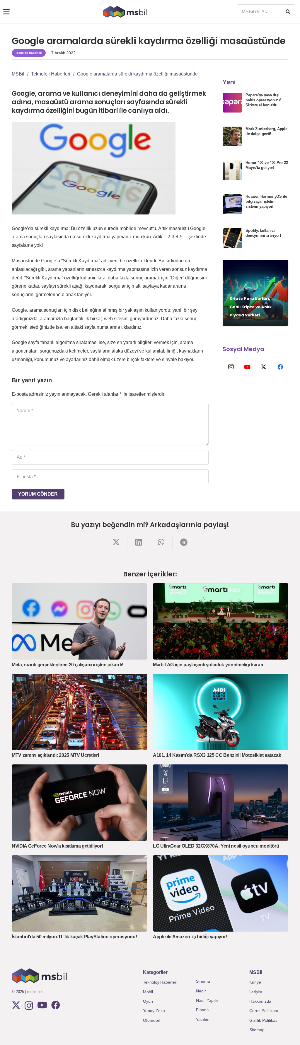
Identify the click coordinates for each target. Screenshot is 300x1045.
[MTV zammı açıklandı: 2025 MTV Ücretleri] (79, 712)
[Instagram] (231, 367)
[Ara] (288, 12)
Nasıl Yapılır (207, 1000)
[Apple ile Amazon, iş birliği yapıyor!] (220, 893)
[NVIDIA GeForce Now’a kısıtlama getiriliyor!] (79, 802)
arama (18, 236)
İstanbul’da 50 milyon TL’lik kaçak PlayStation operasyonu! (74, 936)
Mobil (148, 991)
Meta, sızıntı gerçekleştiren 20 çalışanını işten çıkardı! (67, 664)
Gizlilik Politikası (264, 1020)
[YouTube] (247, 367)
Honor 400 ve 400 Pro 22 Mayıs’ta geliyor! (267, 165)
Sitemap (257, 1029)
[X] (263, 367)
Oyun (148, 1001)
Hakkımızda (260, 1001)
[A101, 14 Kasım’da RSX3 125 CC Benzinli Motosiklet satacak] (220, 712)
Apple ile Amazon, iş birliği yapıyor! (190, 936)
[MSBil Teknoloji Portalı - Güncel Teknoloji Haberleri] (125, 12)
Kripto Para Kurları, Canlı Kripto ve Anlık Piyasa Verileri (251, 307)
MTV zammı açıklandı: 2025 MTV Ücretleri (55, 755)
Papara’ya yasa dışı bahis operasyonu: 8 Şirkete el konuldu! (263, 100)
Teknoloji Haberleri (160, 982)
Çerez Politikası (263, 1010)
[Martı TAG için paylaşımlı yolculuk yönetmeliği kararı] (220, 621)
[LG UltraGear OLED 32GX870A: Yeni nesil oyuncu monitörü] (220, 802)
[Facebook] (280, 367)
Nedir (201, 991)
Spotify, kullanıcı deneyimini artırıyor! (263, 233)
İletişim (255, 991)
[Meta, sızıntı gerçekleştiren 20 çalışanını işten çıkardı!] (79, 621)
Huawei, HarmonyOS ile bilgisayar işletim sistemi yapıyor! (266, 201)
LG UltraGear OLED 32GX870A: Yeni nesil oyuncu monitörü (216, 845)
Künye (255, 982)
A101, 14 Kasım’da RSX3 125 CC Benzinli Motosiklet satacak (217, 755)
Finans (202, 1009)
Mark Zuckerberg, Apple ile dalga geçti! (266, 131)
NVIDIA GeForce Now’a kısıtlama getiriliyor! (57, 845)
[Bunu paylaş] (116, 542)
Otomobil (151, 1020)
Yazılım (202, 1019)
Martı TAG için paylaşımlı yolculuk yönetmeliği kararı (208, 664)
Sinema (203, 981)
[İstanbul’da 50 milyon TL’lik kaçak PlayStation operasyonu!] (79, 893)
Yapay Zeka (154, 1010)
